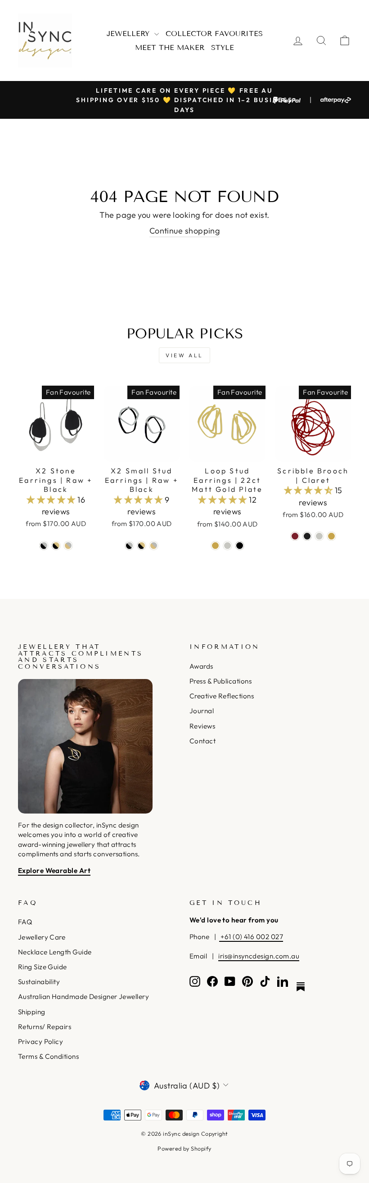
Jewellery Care (41, 937)
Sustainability (39, 981)
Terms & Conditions (48, 1056)
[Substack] (300, 986)
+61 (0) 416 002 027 (251, 936)
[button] (52, 500)
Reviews (202, 726)
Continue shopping (184, 230)
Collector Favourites (214, 33)
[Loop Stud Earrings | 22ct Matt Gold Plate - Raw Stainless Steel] (227, 545)
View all (184, 355)
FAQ (25, 922)
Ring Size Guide (42, 967)
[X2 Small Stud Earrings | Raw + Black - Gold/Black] (141, 545)
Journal (201, 710)
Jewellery (129, 33)
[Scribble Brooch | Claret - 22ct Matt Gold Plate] (331, 536)
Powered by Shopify (184, 1148)
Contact (202, 741)
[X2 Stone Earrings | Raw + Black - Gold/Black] (56, 545)
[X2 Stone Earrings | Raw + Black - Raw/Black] (44, 545)
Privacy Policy (40, 1041)
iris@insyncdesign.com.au (258, 956)
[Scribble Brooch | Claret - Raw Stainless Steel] (319, 536)
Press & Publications (220, 681)
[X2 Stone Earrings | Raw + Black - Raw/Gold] (68, 545)
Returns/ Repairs (44, 1026)
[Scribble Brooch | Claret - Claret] (295, 536)
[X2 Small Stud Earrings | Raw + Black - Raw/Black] (129, 545)
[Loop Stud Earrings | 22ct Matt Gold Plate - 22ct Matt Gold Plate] (215, 545)
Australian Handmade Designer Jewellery (83, 996)
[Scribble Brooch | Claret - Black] (307, 536)
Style (222, 47)
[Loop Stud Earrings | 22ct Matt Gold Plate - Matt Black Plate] (239, 545)
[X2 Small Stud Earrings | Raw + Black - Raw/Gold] (153, 545)
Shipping (31, 1012)
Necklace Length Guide (54, 952)
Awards (201, 666)
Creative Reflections (221, 696)
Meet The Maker (169, 47)
